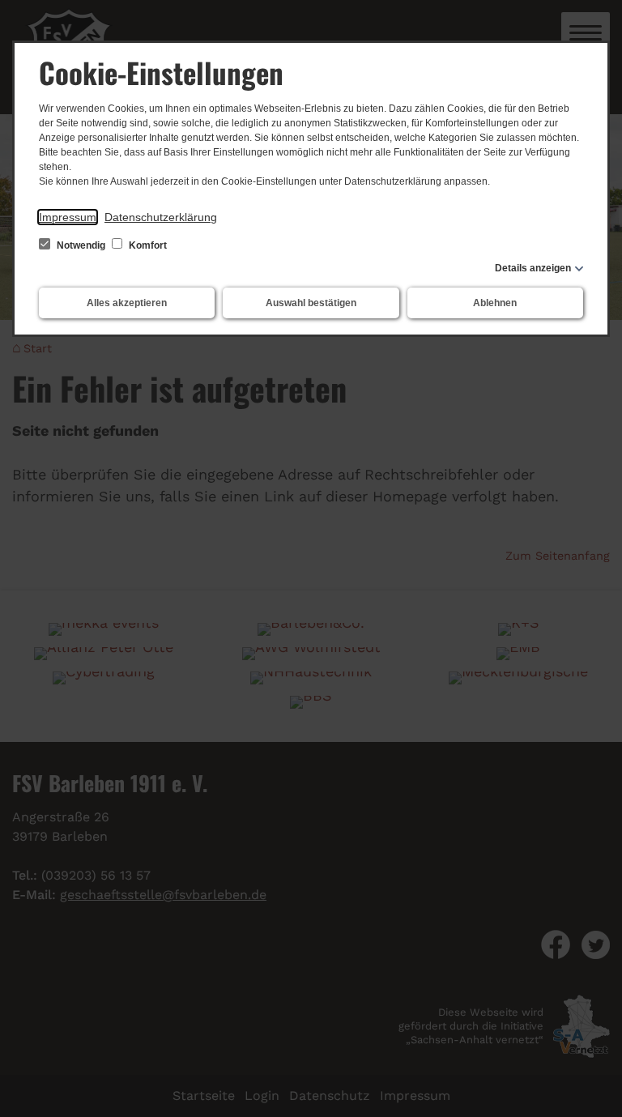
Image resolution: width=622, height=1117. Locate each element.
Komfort (146, 245)
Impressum (67, 217)
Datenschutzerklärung (160, 217)
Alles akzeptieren (127, 303)
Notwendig (81, 245)
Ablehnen (495, 303)
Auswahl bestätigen (311, 303)
